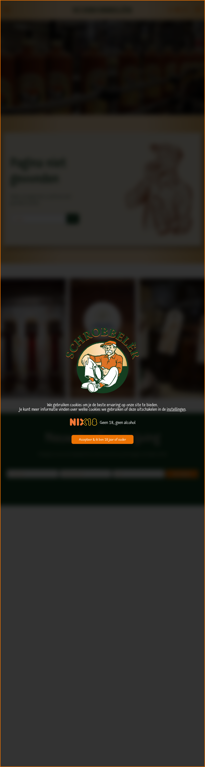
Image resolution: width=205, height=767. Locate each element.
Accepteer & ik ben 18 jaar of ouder (102, 439)
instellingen (176, 409)
